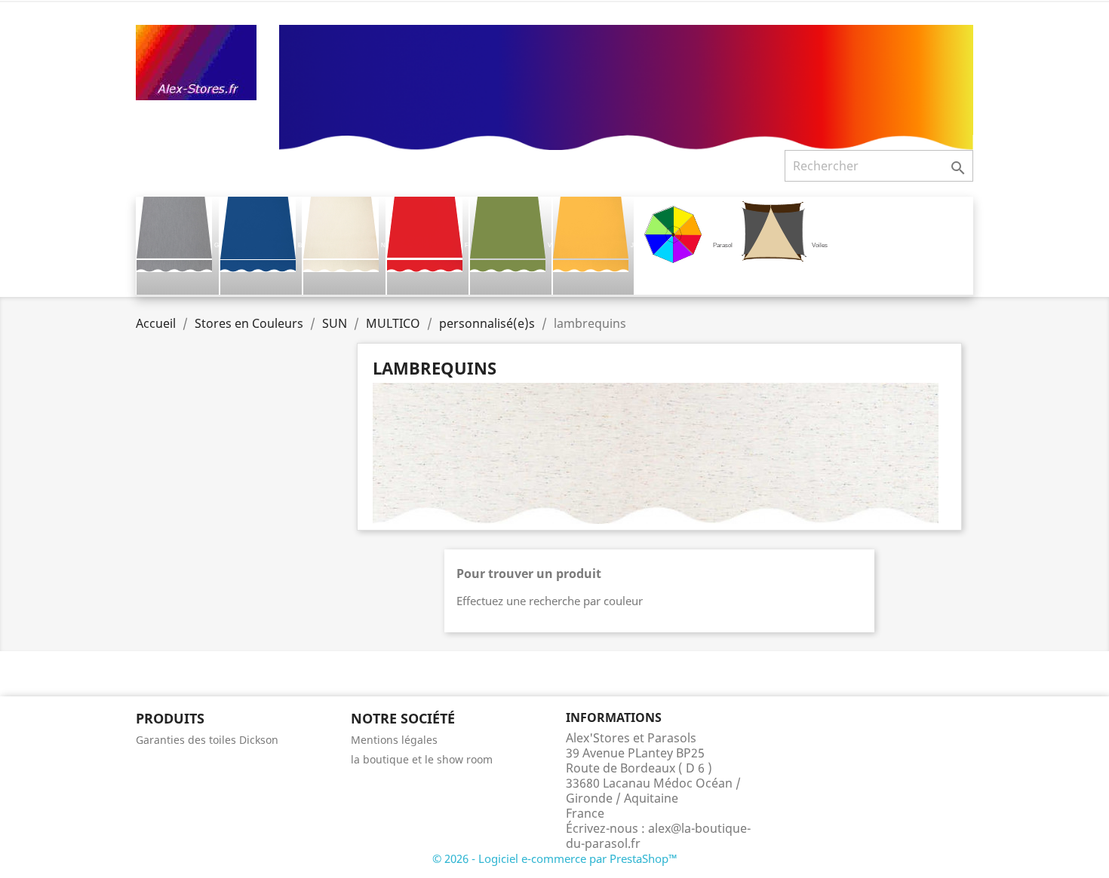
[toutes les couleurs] (626, 86)
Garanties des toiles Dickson (207, 740)
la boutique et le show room (422, 759)
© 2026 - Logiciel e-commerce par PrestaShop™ (554, 858)
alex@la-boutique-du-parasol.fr (658, 836)
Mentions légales (394, 740)
